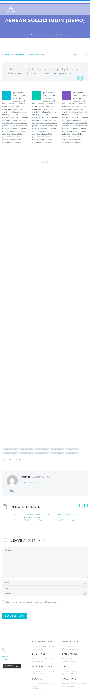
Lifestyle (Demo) (72, 449)
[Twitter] (7, 459)
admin (6, 54)
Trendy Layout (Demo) (31, 514)
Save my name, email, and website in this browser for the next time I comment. (36, 602)
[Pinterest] (10, 459)
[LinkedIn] (16, 459)
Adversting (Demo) (10, 449)
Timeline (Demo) (32, 54)
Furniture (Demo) (57, 449)
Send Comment (14, 616)
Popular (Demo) (42, 453)
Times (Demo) (72, 453)
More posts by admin (31, 482)
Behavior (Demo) (27, 449)
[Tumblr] (13, 459)
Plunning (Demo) (17, 54)
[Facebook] (4, 459)
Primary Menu (84, 9)
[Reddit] (20, 459)
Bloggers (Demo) (42, 449)
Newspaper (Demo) (10, 453)
